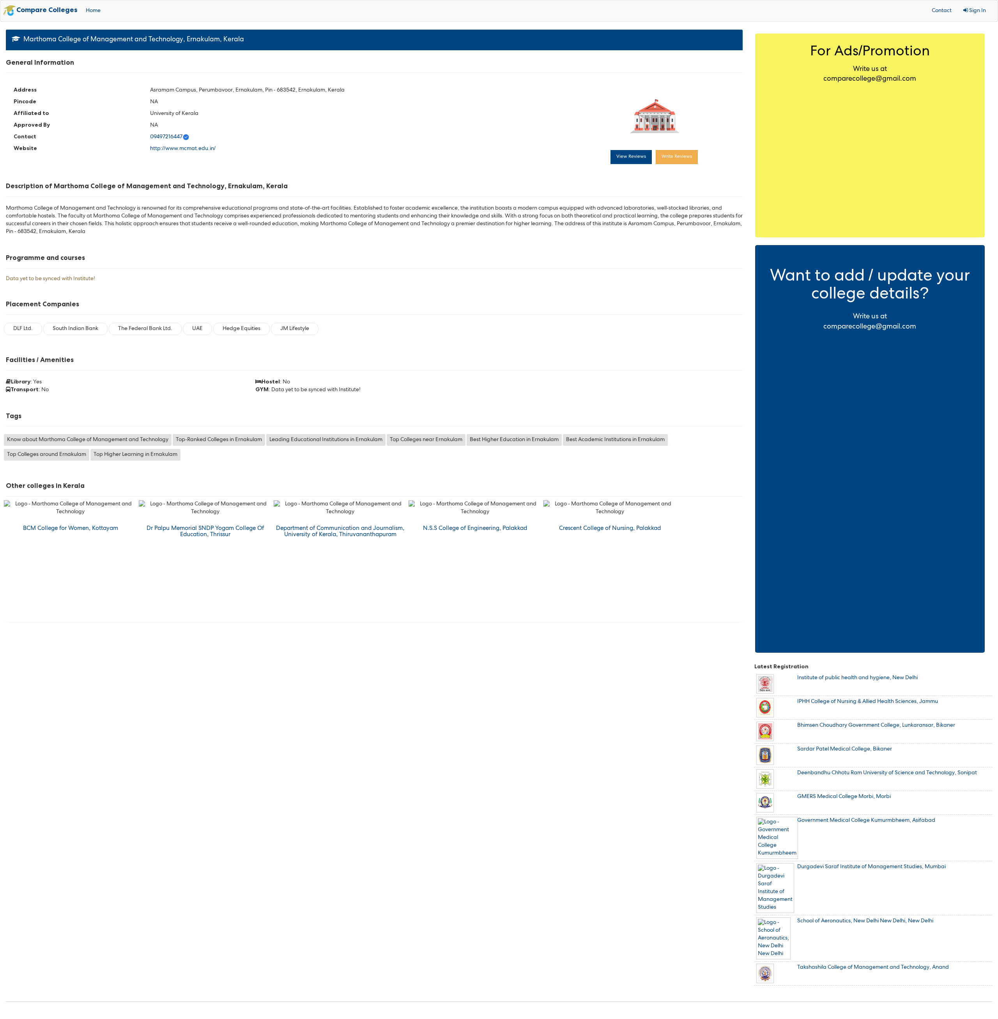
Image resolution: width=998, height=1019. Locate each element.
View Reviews (631, 157)
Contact (942, 11)
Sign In (977, 11)
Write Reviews (677, 157)
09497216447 (166, 137)
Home (93, 11)
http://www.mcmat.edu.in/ (183, 149)
